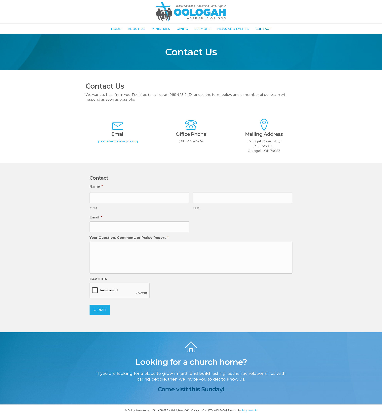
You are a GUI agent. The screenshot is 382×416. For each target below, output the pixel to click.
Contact (263, 29)
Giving (182, 29)
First (93, 208)
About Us (136, 29)
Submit (100, 310)
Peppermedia (249, 410)
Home (116, 29)
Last (196, 208)
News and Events (233, 29)
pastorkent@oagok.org (118, 141)
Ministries (160, 29)
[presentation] (120, 290)
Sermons (202, 29)
